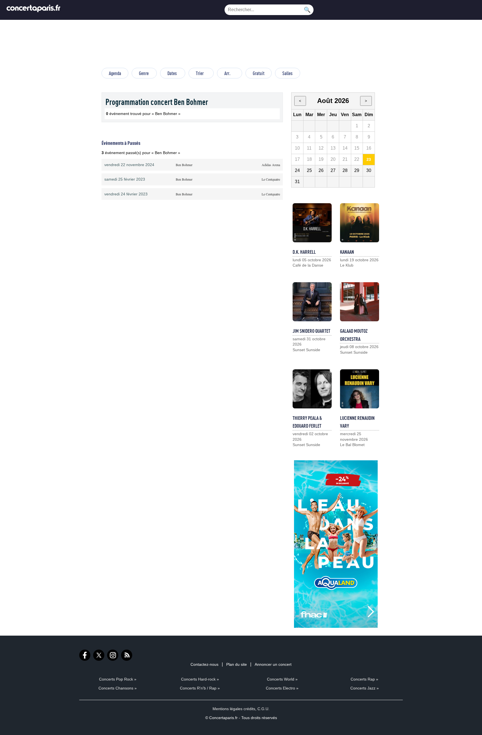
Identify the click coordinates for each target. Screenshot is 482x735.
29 (356, 170)
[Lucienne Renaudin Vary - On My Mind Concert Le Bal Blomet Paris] (359, 388)
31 (297, 181)
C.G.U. (263, 709)
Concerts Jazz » (364, 688)
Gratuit (258, 73)
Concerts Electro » (282, 688)
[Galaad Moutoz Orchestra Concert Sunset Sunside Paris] (359, 301)
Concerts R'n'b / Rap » (200, 688)
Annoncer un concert (273, 664)
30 (368, 170)
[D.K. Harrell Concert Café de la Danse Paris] (312, 222)
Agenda (115, 73)
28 (345, 170)
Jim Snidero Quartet (311, 331)
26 (321, 170)
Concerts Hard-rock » (200, 679)
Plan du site (236, 664)
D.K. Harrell (304, 252)
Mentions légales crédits (234, 709)
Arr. (227, 73)
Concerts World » (282, 679)
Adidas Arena (271, 164)
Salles (287, 73)
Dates (172, 73)
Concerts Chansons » (117, 688)
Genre (144, 73)
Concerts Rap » (364, 679)
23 (369, 159)
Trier (200, 73)
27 (333, 170)
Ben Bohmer (184, 164)
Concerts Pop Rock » (117, 679)
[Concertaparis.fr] (33, 10)
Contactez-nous (204, 664)
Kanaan (347, 252)
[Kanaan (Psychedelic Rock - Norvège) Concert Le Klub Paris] (359, 222)
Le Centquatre (271, 179)
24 (297, 170)
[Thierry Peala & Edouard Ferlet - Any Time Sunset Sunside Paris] (312, 388)
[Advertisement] (241, 46)
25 (309, 170)
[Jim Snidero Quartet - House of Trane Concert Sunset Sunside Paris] (312, 301)
